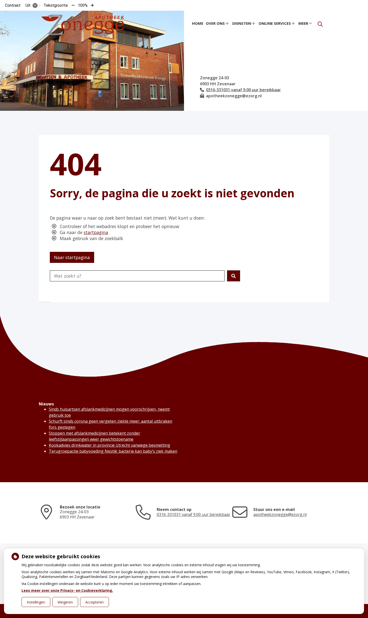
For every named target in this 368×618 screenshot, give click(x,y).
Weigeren (65, 602)
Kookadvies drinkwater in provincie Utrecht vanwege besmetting (109, 445)
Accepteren (94, 602)
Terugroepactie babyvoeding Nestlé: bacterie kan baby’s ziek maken (113, 451)
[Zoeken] (320, 24)
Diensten (241, 23)
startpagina (96, 232)
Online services (275, 23)
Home (197, 23)
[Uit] (37, 5)
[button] (233, 275)
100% (83, 5)
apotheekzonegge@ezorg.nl (280, 514)
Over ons (215, 23)
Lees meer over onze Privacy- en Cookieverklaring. (67, 590)
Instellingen (36, 602)
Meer (303, 23)
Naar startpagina (72, 257)
